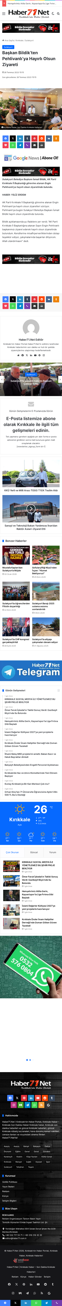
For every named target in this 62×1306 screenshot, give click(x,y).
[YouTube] (35, 355)
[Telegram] (20, 145)
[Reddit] (42, 138)
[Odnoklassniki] (56, 138)
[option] (31, 379)
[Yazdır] (42, 145)
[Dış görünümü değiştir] (52, 14)
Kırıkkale (19, 40)
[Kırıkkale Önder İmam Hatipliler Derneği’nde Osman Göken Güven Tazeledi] (11, 923)
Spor (48, 1162)
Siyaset (39, 1162)
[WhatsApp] (13, 145)
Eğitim (17, 1151)
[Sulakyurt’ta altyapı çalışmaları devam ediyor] (46, 626)
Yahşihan (20, 1167)
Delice (47, 1146)
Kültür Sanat (47, 1157)
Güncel (34, 852)
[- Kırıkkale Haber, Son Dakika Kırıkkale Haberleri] (31, 28)
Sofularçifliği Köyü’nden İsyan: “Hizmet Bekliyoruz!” (44, 570)
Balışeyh (36, 1146)
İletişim (47, 1276)
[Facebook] (6, 138)
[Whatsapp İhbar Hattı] (31, 967)
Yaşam (31, 1167)
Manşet (18, 1162)
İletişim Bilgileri (9, 1201)
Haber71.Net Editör (31, 339)
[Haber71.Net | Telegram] (31, 670)
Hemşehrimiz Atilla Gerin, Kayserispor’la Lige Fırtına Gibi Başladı (37, 894)
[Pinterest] (34, 138)
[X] (13, 138)
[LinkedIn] (20, 138)
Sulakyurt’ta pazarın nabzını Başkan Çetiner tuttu (31, 382)
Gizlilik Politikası (9, 1182)
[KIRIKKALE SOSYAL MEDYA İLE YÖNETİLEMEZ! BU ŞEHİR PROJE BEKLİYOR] (11, 866)
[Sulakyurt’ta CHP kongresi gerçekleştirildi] (16, 626)
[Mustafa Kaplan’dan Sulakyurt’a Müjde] (16, 555)
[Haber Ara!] (58, 14)
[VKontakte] (49, 138)
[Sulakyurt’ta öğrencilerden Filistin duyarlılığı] (16, 591)
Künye (5, 1196)
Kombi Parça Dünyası (39, 1262)
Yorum (52, 852)
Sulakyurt (29, 40)
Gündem (46, 1151)
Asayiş (6, 1146)
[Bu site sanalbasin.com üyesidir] (21, 1262)
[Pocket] (6, 145)
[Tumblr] (27, 138)
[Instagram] (43, 355)
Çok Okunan (12, 852)
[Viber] (27, 145)
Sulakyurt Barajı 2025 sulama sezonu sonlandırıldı (43, 606)
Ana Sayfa (9, 40)
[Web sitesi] (18, 355)
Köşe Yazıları (31, 1157)
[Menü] (3, 14)
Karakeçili (8, 1157)
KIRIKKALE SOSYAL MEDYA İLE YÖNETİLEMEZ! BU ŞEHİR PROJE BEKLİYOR (38, 865)
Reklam (5, 1191)
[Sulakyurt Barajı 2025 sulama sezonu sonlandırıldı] (46, 591)
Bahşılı (26, 1146)
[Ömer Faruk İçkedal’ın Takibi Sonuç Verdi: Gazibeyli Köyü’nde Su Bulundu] (11, 881)
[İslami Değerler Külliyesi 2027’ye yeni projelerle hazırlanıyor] (11, 910)
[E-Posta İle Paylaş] (34, 145)
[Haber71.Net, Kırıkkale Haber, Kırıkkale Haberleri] (29, 13)
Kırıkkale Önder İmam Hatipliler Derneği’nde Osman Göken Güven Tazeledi (39, 922)
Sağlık (28, 1162)
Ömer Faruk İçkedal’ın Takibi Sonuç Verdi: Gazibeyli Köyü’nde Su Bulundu (40, 879)
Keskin (19, 1157)
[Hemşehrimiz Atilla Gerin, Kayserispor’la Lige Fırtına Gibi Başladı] (11, 895)
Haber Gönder (35, 1276)
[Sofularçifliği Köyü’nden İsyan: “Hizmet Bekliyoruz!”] (46, 555)
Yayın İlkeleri (8, 1186)
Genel (27, 1151)
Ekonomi (7, 1151)
